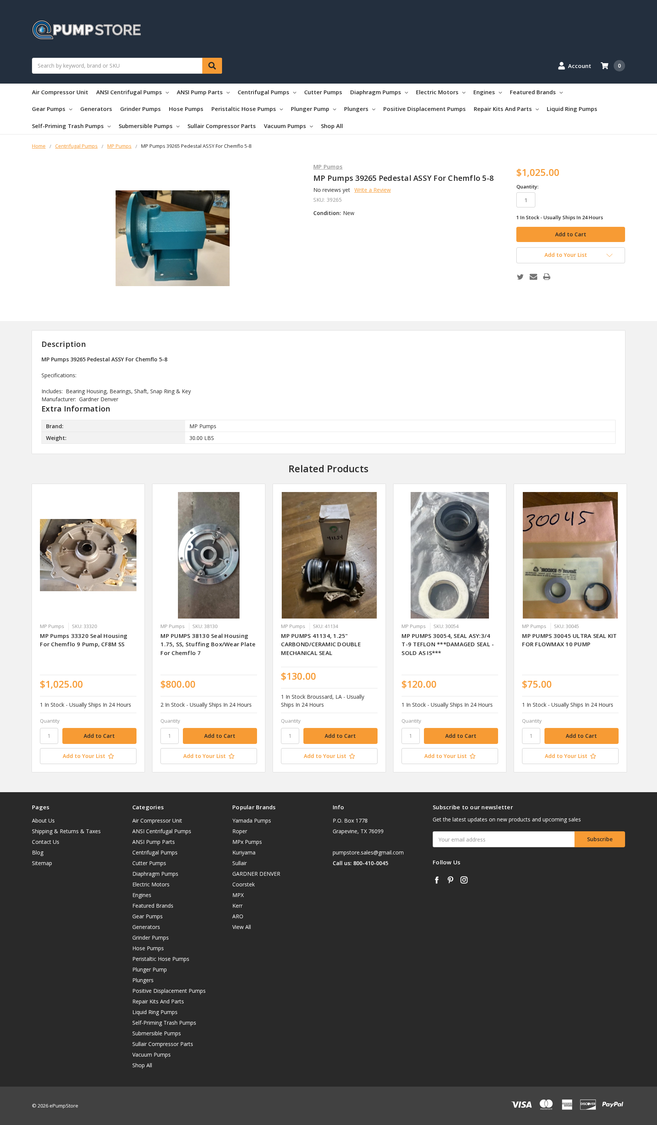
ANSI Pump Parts (200, 92)
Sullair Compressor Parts (221, 126)
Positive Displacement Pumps (424, 108)
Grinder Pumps (140, 108)
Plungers (356, 108)
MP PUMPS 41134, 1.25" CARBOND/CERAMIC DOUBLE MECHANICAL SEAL (321, 644)
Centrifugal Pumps (263, 92)
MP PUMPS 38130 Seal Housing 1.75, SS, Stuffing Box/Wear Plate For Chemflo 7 (208, 644)
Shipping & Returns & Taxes (66, 831)
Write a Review (372, 189)
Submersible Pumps (146, 126)
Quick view (88, 555)
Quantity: (527, 186)
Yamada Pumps (251, 820)
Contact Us (45, 841)
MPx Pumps (247, 841)
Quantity (50, 720)
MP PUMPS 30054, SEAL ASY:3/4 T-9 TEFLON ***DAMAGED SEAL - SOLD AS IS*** (448, 644)
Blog (37, 852)
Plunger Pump (310, 108)
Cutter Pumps (323, 92)
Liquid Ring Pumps (572, 108)
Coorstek (243, 884)
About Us (43, 820)
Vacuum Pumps (285, 126)
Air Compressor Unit (60, 92)
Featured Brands (533, 92)
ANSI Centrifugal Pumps (129, 92)
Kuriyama (244, 852)
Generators (96, 108)
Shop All (332, 126)
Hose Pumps (186, 108)
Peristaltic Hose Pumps (243, 108)
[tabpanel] (88, 628)
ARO (237, 916)
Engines (484, 92)
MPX (238, 895)
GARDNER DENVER (256, 873)
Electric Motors (437, 92)
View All (241, 926)
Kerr (237, 905)
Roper (239, 831)
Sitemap (42, 863)
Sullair (239, 863)
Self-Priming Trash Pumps (68, 126)
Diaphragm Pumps (375, 92)
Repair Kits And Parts (503, 108)
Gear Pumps (48, 108)
